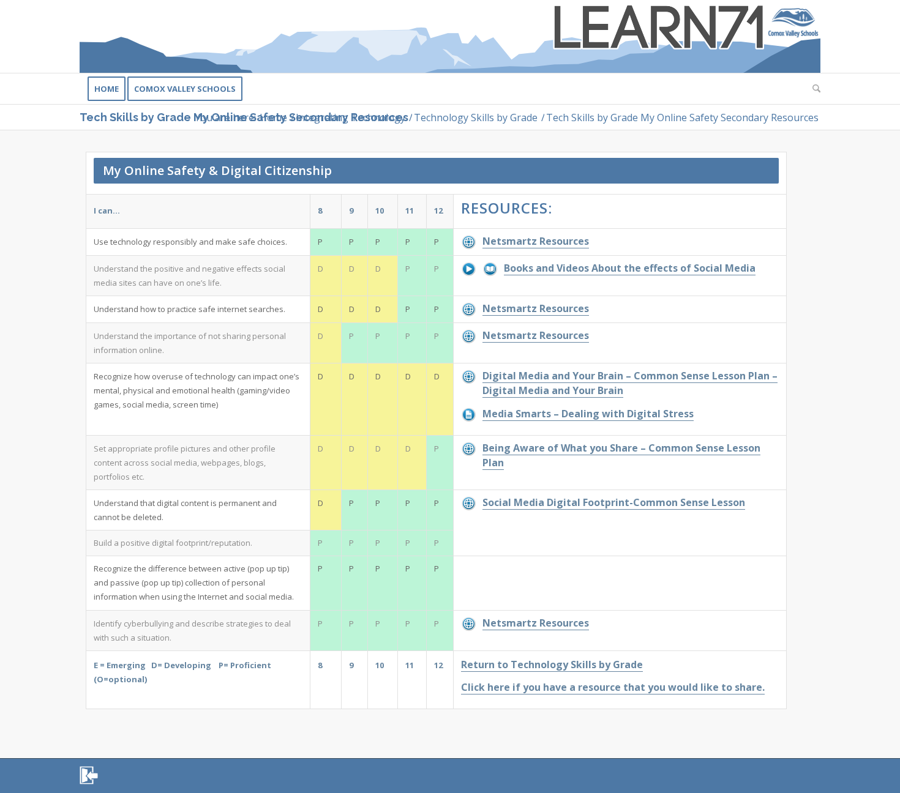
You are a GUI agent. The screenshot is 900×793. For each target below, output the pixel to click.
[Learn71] (450, 36)
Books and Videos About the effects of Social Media (630, 268)
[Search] (812, 88)
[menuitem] (106, 88)
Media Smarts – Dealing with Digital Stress (588, 413)
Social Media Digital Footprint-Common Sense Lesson (613, 502)
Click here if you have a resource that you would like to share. (613, 687)
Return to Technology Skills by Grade (552, 664)
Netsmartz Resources (535, 241)
